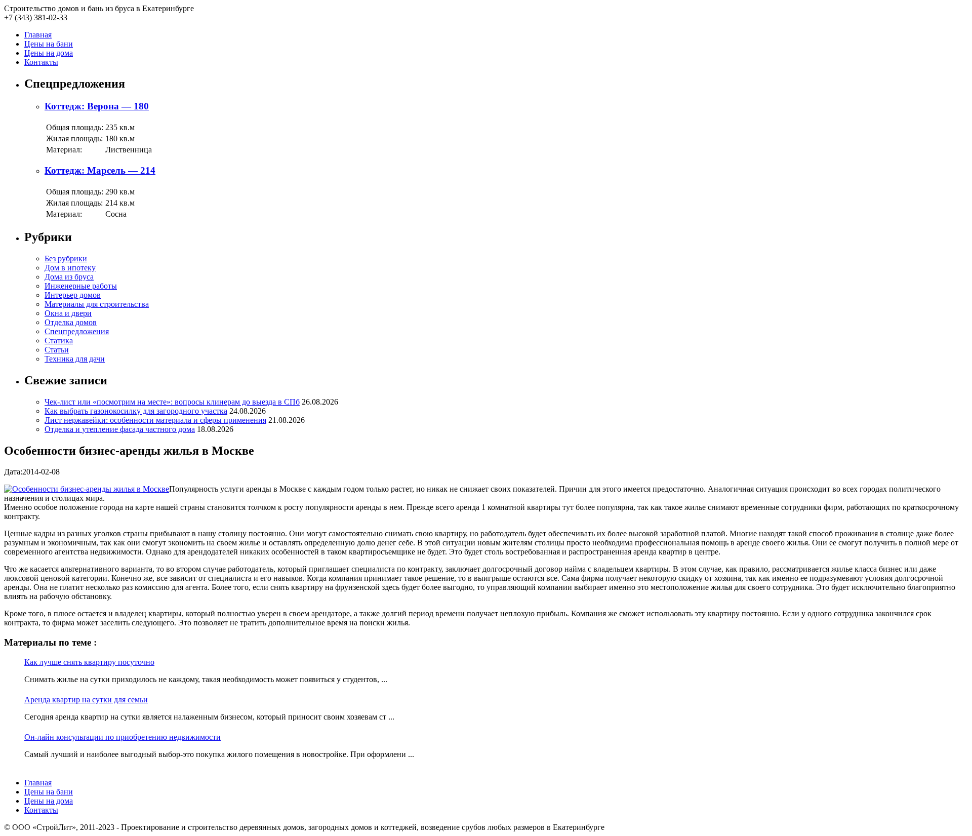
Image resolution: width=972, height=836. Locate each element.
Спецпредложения (77, 331)
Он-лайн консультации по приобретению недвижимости (122, 737)
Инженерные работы (81, 286)
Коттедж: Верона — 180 (97, 106)
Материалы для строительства (97, 304)
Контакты (41, 62)
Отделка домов (71, 322)
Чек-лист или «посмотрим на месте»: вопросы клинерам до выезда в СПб (172, 401)
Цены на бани (48, 43)
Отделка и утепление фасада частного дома (120, 429)
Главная (38, 34)
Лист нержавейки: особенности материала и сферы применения (155, 420)
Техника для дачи (75, 358)
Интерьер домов (73, 295)
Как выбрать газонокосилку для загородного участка (136, 411)
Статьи (57, 349)
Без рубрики (66, 258)
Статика (59, 340)
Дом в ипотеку (70, 267)
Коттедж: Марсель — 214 (100, 170)
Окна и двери (68, 313)
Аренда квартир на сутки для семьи (86, 699)
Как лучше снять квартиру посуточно (89, 662)
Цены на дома (48, 53)
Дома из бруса (69, 276)
